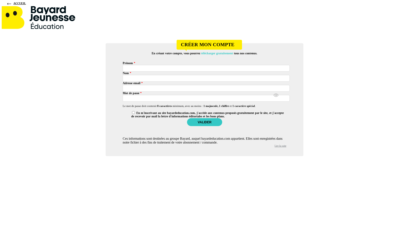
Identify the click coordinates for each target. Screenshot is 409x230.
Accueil (19, 3)
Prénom (129, 63)
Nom (127, 73)
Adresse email (133, 83)
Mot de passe (132, 93)
